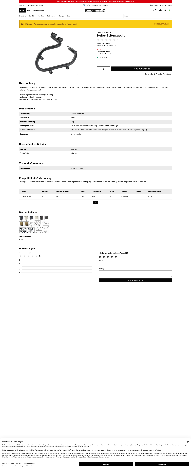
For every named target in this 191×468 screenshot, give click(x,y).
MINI (28, 10)
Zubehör (31, 16)
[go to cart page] (170, 10)
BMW (22, 10)
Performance (51, 16)
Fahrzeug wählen (161, 24)
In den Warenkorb (142, 69)
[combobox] (147, 16)
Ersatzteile (22, 16)
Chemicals (41, 16)
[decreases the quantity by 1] (100, 69)
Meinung (102, 269)
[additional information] (116, 125)
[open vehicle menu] (160, 10)
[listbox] (95, 202)
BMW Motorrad (38, 10)
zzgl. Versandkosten (108, 54)
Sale (68, 16)
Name (101, 260)
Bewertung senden (135, 280)
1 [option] (95, 202)
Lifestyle (61, 16)
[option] (33, 228)
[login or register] (165, 10)
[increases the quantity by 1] (106, 69)
